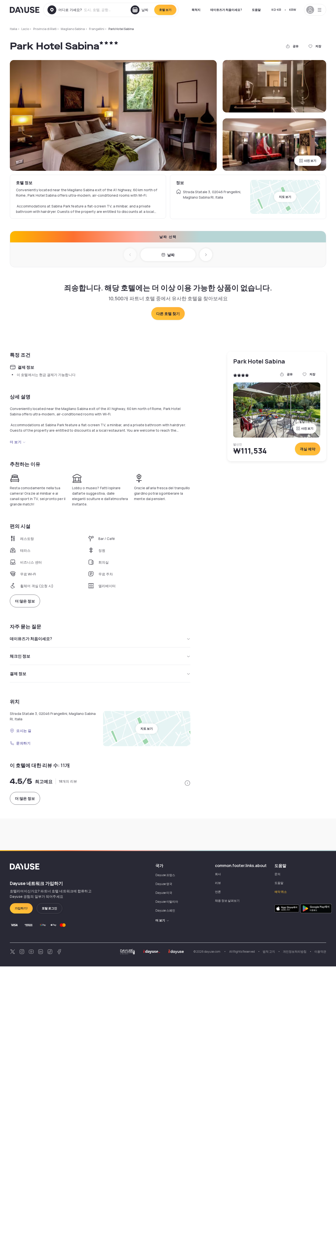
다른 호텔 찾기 (168, 313)
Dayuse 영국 (163, 884)
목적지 (196, 10)
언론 (218, 892)
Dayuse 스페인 (165, 910)
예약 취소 (281, 892)
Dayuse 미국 (163, 893)
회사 (218, 874)
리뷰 (218, 883)
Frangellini (96, 29)
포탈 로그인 (49, 908)
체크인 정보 (20, 656)
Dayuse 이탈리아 (166, 901)
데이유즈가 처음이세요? (226, 10)
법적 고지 (269, 951)
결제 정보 (18, 673)
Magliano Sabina (73, 29)
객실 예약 (307, 449)
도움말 (256, 10)
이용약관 (320, 951)
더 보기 (15, 442)
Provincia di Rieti (45, 29)
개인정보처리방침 (294, 951)
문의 (277, 874)
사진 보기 (310, 160)
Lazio (25, 29)
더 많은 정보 (25, 601)
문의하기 (23, 743)
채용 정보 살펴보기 (227, 900)
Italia (13, 29)
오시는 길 (23, 730)
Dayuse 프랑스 (165, 875)
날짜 (171, 254)
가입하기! (21, 908)
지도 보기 (285, 197)
